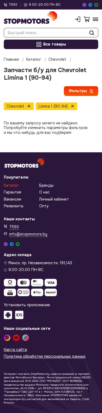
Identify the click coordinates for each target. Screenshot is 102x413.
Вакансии (12, 199)
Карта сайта (15, 349)
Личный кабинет (54, 199)
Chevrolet (57, 59)
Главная (11, 59)
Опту (44, 206)
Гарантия (12, 192)
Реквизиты (13, 206)
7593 (13, 5)
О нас (44, 192)
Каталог (33, 59)
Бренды (46, 185)
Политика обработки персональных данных (44, 356)
